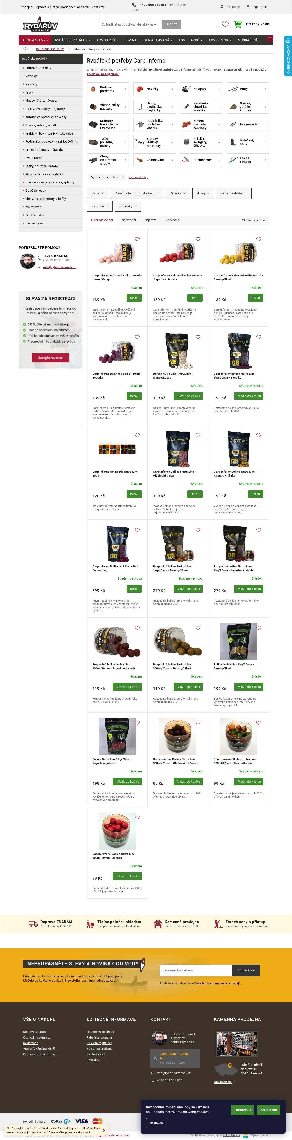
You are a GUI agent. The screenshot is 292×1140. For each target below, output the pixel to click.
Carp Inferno (105, 177)
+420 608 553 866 (55, 256)
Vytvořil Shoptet (260, 1135)
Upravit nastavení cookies (114, 1135)
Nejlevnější (129, 220)
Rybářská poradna (99, 1037)
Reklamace (30, 1043)
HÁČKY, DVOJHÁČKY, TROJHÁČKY (45, 109)
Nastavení (157, 1123)
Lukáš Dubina (231, 1135)
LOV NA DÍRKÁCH (35, 223)
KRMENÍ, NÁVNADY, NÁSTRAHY (44, 149)
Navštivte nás (223, 1082)
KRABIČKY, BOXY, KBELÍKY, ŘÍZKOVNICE (49, 133)
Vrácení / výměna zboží (39, 1048)
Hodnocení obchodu (75, 7)
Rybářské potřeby (34, 58)
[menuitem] (35, 40)
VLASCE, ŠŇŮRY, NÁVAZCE (41, 100)
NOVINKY (31, 76)
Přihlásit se (246, 970)
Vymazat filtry (138, 177)
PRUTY (29, 92)
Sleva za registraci (99, 1043)
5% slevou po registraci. (103, 74)
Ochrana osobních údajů (40, 1054)
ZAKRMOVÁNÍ (33, 207)
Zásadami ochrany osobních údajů (217, 983)
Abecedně (172, 220)
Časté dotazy (96, 1054)
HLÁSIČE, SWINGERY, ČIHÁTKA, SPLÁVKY (50, 182)
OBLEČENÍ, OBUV (35, 190)
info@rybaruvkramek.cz (59, 267)
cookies (203, 1112)
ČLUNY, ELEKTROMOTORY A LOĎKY (45, 199)
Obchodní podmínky (36, 1037)
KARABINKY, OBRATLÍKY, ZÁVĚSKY (46, 117)
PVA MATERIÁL (34, 158)
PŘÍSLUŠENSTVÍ (34, 215)
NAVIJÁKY (31, 84)
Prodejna (26, 7)
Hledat (171, 24)
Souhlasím (269, 1110)
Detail (134, 298)
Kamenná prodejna (100, 1048)
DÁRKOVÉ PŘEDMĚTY (38, 68)
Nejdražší (151, 220)
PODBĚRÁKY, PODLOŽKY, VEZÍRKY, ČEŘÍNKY (51, 141)
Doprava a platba (46, 7)
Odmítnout (243, 1110)
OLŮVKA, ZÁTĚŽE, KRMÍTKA (42, 125)
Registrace (259, 7)
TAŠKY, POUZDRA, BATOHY (42, 166)
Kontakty (98, 7)
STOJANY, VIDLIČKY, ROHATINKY (44, 174)
